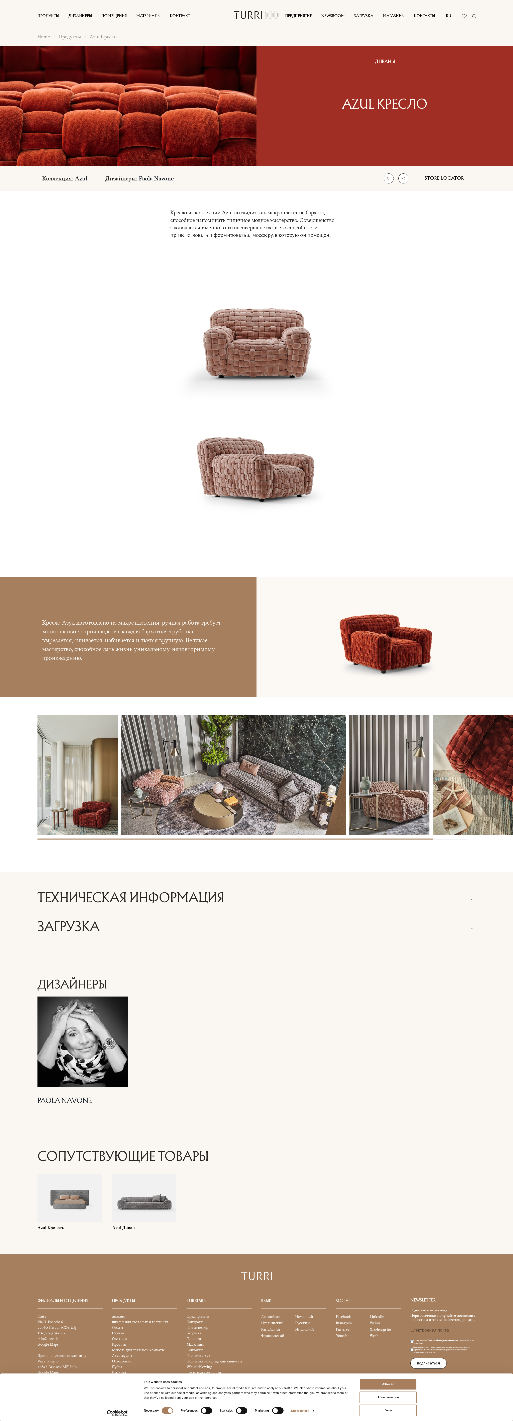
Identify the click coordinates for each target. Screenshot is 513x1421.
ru (448, 16)
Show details (300, 1410)
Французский (272, 1335)
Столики (119, 1338)
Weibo (375, 1323)
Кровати (119, 1344)
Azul (81, 178)
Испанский (304, 1329)
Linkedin (377, 1316)
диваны (118, 1316)
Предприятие (298, 16)
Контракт (180, 16)
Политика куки (200, 1355)
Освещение (121, 1361)
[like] (389, 178)
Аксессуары (122, 1355)
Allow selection (388, 1397)
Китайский (270, 1329)
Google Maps (48, 1344)
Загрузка (363, 16)
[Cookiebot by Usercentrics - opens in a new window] (117, 1413)
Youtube (342, 1335)
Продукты (48, 16)
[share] (403, 178)
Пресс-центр (197, 1327)
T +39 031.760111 (51, 1333)
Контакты (424, 16)
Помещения (114, 16)
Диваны (385, 62)
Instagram (344, 1323)
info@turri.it (47, 1338)
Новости (194, 1338)
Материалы (148, 16)
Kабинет (119, 1372)
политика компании (204, 1372)
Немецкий (304, 1316)
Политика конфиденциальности (214, 1361)
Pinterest (343, 1329)
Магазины (394, 16)
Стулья (118, 1333)
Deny (388, 1410)
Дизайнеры (80, 16)
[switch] (206, 1410)
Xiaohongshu (380, 1329)
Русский (302, 1323)
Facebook (343, 1316)
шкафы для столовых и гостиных (140, 1322)
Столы (117, 1327)
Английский (272, 1316)
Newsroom (333, 16)
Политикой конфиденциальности (443, 1340)
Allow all (388, 1384)
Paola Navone (156, 178)
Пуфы (117, 1366)
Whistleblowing (199, 1366)
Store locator (444, 178)
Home (43, 37)
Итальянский (272, 1323)
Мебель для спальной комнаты (138, 1350)
